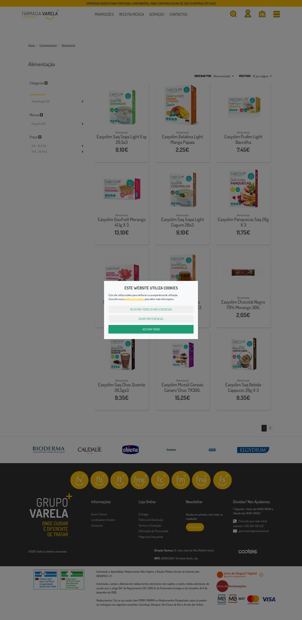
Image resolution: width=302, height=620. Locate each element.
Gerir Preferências (151, 319)
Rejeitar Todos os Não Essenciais (151, 309)
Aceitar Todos (151, 329)
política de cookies (134, 298)
